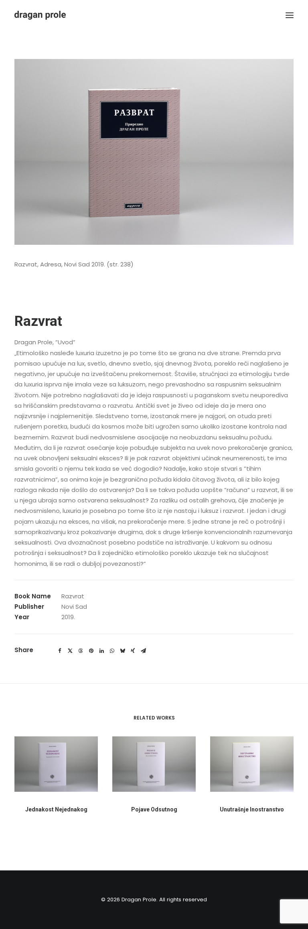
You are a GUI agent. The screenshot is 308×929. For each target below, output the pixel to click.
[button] (289, 15)
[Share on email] (143, 651)
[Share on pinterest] (91, 651)
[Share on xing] (133, 651)
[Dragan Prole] (40, 15)
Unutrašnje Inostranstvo (252, 809)
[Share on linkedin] (101, 651)
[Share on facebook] (60, 651)
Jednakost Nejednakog (56, 809)
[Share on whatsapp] (112, 651)
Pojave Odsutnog (154, 809)
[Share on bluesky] (122, 651)
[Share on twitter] (70, 651)
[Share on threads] (80, 651)
